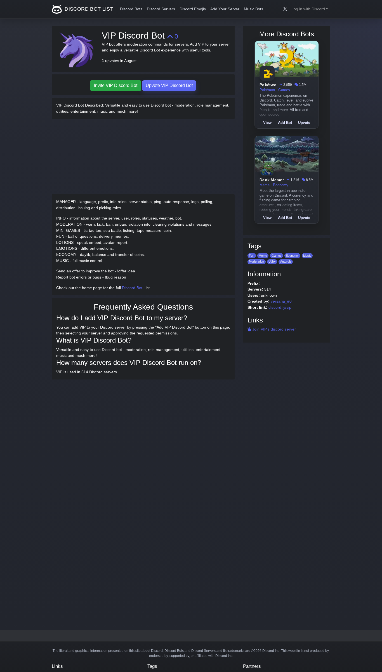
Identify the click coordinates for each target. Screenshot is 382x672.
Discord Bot (132, 288)
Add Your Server (224, 9)
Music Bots (253, 9)
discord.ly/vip (279, 307)
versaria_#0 (281, 301)
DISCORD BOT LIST (88, 9)
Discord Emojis (193, 9)
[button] (309, 9)
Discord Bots (131, 9)
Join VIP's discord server (273, 329)
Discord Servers (161, 9)
